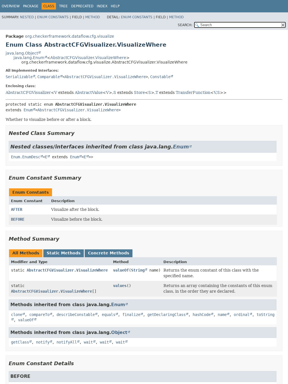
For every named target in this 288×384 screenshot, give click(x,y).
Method (92, 17)
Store (139, 92)
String (138, 270)
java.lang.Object (22, 53)
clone (16, 314)
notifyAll (67, 342)
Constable (160, 76)
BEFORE (17, 219)
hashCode (202, 314)
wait (88, 342)
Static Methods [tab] (63, 253)
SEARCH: (185, 25)
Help (115, 6)
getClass (20, 342)
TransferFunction (193, 92)
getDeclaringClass (166, 314)
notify (43, 342)
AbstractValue (89, 92)
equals (108, 314)
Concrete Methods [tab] (108, 253)
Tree (63, 6)
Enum (28, 110)
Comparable (48, 76)
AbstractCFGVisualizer (28, 92)
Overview (11, 6)
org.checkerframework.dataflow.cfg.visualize (69, 36)
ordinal (241, 314)
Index (102, 6)
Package (31, 6)
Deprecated (82, 6)
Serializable (19, 76)
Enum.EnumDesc (25, 157)
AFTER (16, 209)
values (120, 285)
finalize (131, 314)
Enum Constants (53, 17)
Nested (27, 17)
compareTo (39, 314)
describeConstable (76, 314)
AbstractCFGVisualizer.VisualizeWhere (88, 57)
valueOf (121, 270)
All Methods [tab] (25, 253)
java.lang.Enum (29, 57)
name (222, 314)
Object (119, 332)
